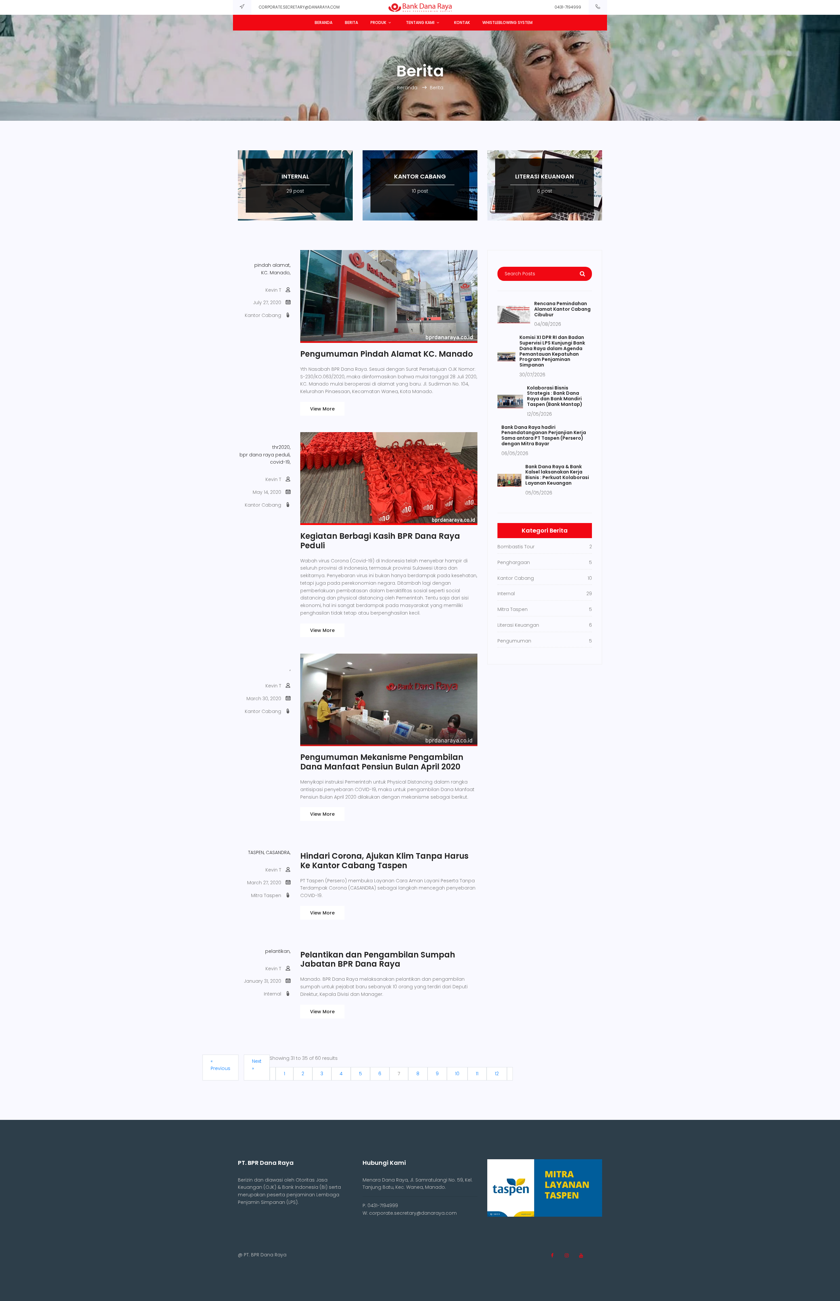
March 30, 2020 (263, 698)
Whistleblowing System (507, 22)
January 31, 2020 (262, 981)
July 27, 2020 (267, 302)
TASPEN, (256, 852)
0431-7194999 (568, 7)
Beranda (323, 22)
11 (477, 1073)
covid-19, (280, 462)
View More (322, 409)
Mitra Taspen (266, 895)
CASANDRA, (278, 852)
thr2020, (281, 447)
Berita (351, 22)
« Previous (220, 1065)
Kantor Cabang (263, 315)
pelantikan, (277, 951)
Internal (272, 994)
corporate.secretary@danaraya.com (299, 7)
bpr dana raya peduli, (265, 454)
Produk (378, 22)
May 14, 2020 (267, 492)
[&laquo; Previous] (273, 1074)
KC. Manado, (275, 272)
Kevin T (273, 290)
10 (457, 1073)
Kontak (462, 22)
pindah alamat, (272, 265)
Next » (257, 1065)
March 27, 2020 (264, 882)
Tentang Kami (420, 22)
